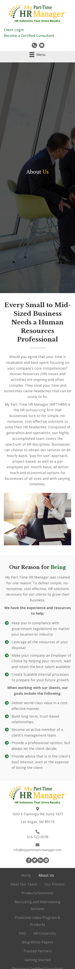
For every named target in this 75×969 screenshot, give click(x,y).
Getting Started (37, 959)
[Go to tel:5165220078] (34, 45)
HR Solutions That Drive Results (37, 21)
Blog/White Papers (37, 942)
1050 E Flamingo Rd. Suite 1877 (37, 814)
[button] (29, 860)
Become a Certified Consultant (29, 35)
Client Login (14, 29)
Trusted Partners (37, 951)
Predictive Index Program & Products (37, 921)
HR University (44, 933)
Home (26, 875)
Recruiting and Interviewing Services (37, 905)
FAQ (22, 933)
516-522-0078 (37, 837)
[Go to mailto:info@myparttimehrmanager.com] (41, 45)
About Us (46, 875)
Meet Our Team (24, 884)
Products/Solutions (37, 893)
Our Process (54, 884)
